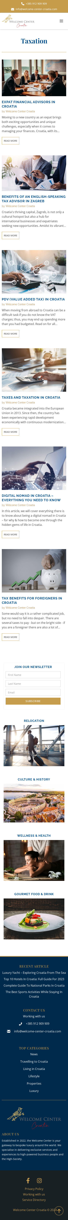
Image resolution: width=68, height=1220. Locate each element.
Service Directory (34, 1200)
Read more (10, 140)
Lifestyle (34, 1076)
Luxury (34, 1091)
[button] (61, 21)
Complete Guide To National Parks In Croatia (34, 985)
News (34, 1054)
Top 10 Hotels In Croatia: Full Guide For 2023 (34, 979)
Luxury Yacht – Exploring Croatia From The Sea (34, 973)
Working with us (34, 1016)
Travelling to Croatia (34, 1062)
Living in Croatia (34, 1069)
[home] (18, 21)
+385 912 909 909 (37, 1024)
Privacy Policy (34, 1189)
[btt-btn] (58, 1210)
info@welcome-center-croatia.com (37, 1031)
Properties (34, 1083)
